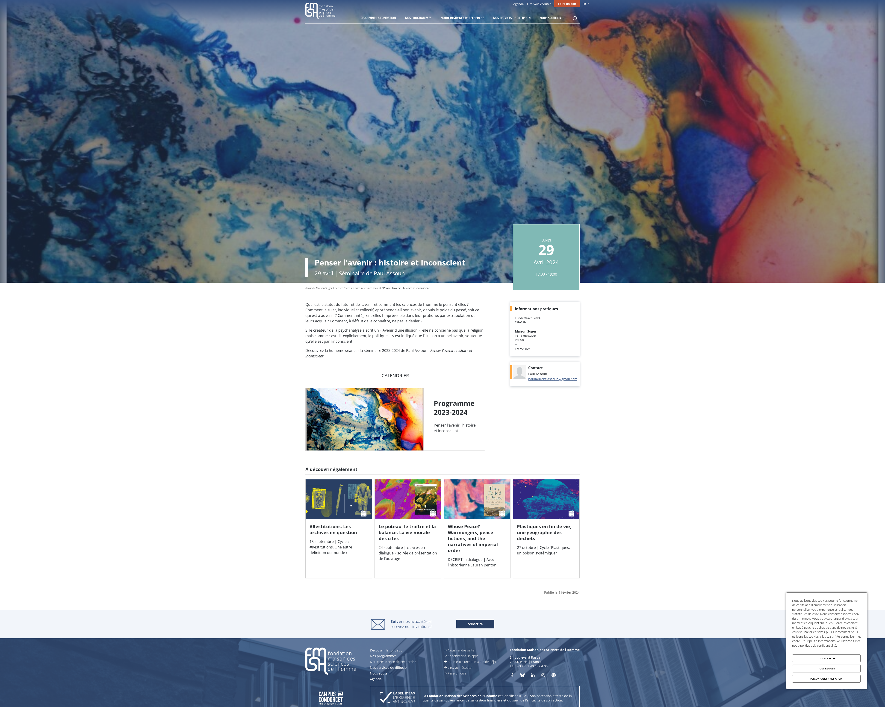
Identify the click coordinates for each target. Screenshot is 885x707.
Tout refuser (826, 668)
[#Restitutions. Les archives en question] (339, 528)
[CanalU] (553, 676)
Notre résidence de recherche (462, 17)
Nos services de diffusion (512, 17)
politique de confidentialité (818, 645)
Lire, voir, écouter (539, 4)
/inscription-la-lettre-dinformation (475, 624)
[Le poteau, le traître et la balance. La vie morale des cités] (408, 528)
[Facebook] (512, 676)
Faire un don (567, 4)
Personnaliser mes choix (826, 678)
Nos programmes (418, 17)
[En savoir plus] (395, 419)
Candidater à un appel (463, 656)
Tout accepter (826, 658)
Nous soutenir (550, 17)
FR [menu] (584, 4)
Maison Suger (324, 288)
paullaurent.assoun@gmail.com (552, 379)
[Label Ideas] (397, 698)
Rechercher (575, 18)
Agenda (518, 4)
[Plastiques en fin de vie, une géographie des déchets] (546, 528)
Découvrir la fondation (378, 17)
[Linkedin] (533, 676)
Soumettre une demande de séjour (473, 662)
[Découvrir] (543, 676)
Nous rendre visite (461, 650)
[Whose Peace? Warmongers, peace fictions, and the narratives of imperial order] (477, 528)
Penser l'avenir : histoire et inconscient (358, 288)
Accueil (309, 288)
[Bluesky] (522, 676)
